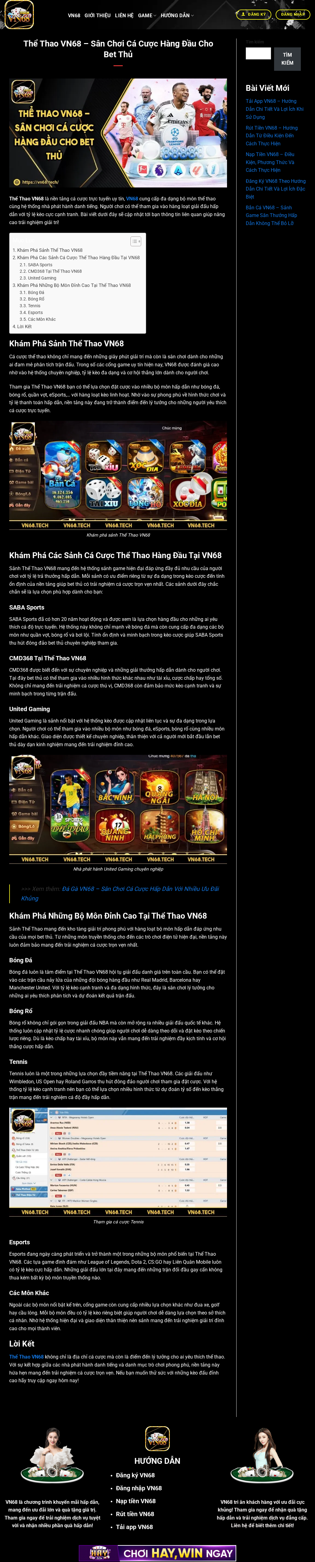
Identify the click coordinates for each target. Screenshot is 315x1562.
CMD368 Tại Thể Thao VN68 (55, 271)
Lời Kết (24, 326)
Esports (35, 312)
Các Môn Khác (42, 319)
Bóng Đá (36, 292)
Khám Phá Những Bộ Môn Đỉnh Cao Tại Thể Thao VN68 (74, 285)
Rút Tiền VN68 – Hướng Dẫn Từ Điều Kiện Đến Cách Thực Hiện (272, 136)
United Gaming (42, 278)
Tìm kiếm (255, 42)
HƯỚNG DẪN (175, 15)
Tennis (34, 305)
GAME (145, 15)
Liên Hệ (124, 15)
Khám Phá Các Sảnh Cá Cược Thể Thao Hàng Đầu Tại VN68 (78, 257)
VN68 (74, 15)
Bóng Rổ (36, 298)
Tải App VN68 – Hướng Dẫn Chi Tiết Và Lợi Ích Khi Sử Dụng (275, 109)
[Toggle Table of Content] (133, 241)
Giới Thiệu (98, 15)
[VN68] (32, 14)
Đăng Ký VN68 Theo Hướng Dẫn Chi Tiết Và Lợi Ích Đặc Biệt (276, 189)
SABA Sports (40, 264)
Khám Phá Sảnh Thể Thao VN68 (49, 250)
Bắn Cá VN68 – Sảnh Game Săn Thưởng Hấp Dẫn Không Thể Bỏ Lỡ (271, 215)
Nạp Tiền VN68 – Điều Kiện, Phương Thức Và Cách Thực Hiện (270, 162)
